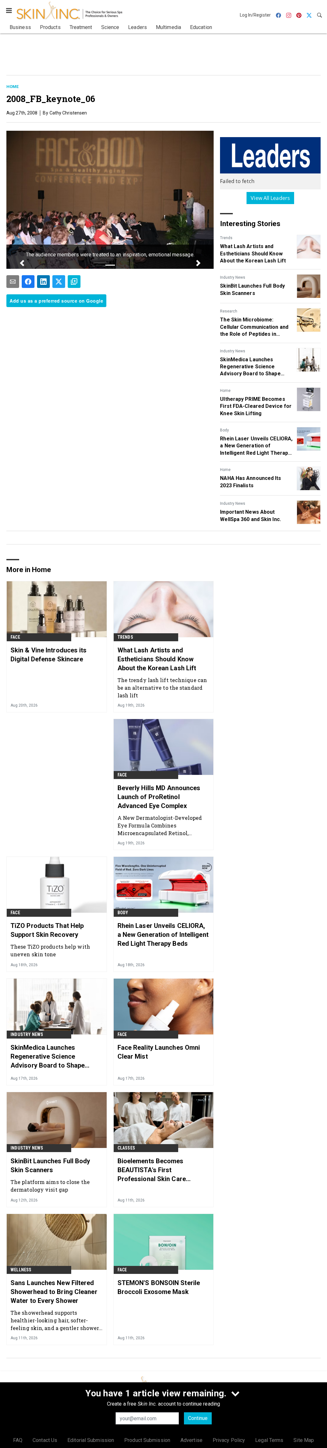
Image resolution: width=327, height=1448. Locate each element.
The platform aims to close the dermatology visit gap (50, 1186)
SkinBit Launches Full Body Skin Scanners (252, 289)
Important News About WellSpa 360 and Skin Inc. (250, 515)
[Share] (28, 281)
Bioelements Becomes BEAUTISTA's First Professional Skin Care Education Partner (152, 1170)
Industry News (232, 277)
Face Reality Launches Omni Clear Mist (159, 1052)
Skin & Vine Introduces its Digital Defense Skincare (49, 654)
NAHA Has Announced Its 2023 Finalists (250, 481)
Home (12, 86)
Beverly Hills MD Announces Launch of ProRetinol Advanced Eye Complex (159, 797)
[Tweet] (58, 281)
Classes (126, 1147)
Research (228, 311)
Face (15, 637)
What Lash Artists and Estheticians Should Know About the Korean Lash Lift (253, 253)
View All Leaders (270, 198)
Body (224, 430)
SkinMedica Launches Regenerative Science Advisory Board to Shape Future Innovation (250, 367)
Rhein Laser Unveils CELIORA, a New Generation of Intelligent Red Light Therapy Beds (256, 446)
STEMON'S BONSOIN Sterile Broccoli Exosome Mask (159, 1287)
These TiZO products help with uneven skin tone (50, 950)
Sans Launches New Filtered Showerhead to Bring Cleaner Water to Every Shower (54, 1292)
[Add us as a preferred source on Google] (74, 281)
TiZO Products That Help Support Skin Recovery (47, 930)
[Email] (12, 281)
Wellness (21, 1269)
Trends (226, 238)
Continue (198, 1418)
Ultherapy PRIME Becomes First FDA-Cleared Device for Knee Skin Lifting (256, 406)
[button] (21, 263)
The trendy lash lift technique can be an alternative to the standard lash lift (162, 688)
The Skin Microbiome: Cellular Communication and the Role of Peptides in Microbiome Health (254, 327)
